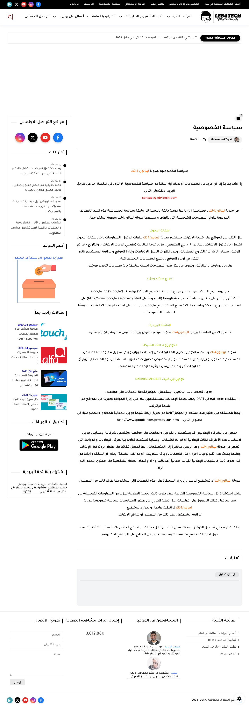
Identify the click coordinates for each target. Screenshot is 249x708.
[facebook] (38, 4)
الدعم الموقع (228, 653)
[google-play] (9, 4)
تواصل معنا (157, 4)
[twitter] (16, 4)
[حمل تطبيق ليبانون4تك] (39, 453)
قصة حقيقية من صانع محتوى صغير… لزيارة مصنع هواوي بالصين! (36, 188)
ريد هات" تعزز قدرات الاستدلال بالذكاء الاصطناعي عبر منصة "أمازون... (36, 171)
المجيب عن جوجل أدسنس (184, 4)
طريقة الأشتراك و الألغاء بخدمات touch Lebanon (26, 334)
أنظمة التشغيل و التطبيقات (144, 16)
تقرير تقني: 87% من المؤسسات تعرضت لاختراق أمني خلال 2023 (156, 38)
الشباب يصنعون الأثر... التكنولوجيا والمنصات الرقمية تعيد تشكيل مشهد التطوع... (36, 228)
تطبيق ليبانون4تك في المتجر (218, 646)
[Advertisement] (124, 80)
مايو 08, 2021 (30, 371)
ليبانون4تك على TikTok (222, 639)
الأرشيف (89, 4)
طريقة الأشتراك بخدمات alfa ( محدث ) (24, 357)
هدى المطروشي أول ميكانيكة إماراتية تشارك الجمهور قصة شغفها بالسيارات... (37, 206)
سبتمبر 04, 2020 (28, 325)
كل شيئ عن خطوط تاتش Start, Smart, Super (25, 404)
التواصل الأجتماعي (37, 16)
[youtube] (23, 4)
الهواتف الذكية (183, 16)
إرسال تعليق (227, 574)
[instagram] (31, 4)
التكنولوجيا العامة (104, 16)
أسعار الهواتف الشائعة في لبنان (222, 4)
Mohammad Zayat (221, 139)
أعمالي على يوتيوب (71, 16)
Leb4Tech (198, 700)
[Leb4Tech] (220, 16)
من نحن (74, 4)
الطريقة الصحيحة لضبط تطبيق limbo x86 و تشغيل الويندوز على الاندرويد (24, 381)
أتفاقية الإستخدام (135, 4)
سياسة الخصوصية (109, 4)
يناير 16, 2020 (30, 395)
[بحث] (10, 17)
